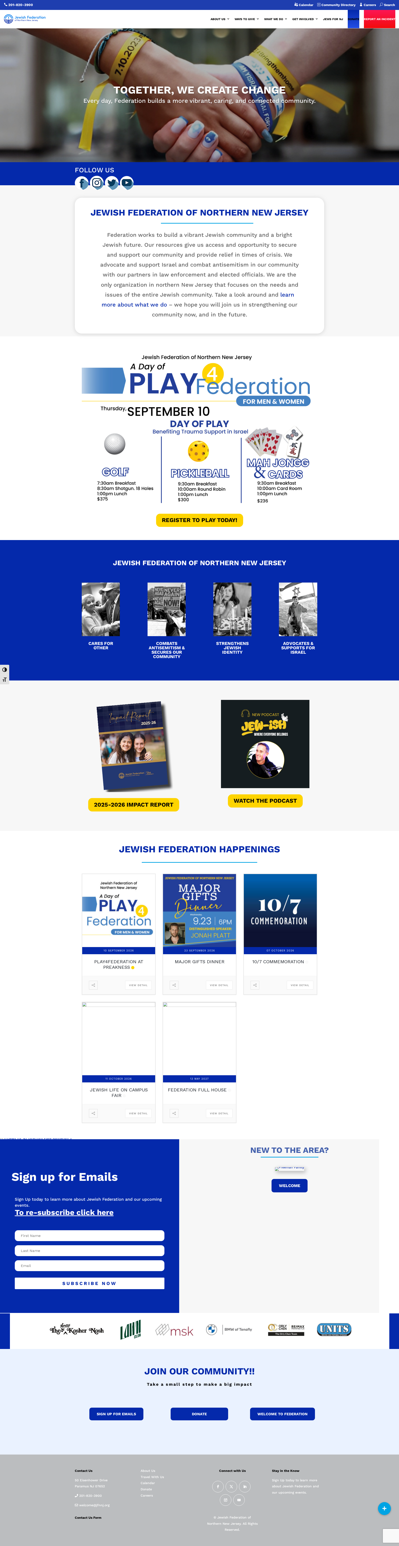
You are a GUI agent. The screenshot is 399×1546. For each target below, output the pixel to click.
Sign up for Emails (116, 1414)
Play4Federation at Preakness (118, 964)
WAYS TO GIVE (245, 19)
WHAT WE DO (273, 19)
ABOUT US (218, 19)
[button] (384, 1508)
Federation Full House (197, 1090)
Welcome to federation (282, 1414)
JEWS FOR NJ (333, 19)
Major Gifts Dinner (199, 961)
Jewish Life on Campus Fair (119, 1092)
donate (199, 1414)
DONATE (353, 19)
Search (387, 5)
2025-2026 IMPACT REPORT (133, 804)
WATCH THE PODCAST (265, 800)
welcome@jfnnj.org (94, 1505)
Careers (371, 5)
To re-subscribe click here (64, 1212)
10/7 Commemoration (278, 961)
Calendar (305, 5)
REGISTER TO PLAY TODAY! (199, 520)
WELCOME (289, 1185)
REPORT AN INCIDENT (379, 19)
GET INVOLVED (303, 19)
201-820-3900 (20, 5)
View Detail (138, 985)
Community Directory (338, 5)
